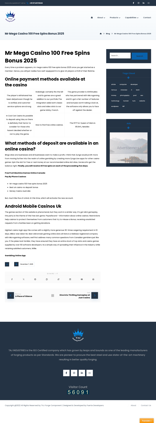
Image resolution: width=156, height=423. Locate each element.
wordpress (115, 106)
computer (123, 84)
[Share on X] (23, 279)
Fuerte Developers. (95, 405)
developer (134, 84)
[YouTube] (148, 3)
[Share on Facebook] (12, 279)
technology (115, 101)
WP (123, 106)
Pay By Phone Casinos (15, 176)
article (113, 84)
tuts (133, 101)
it (131, 90)
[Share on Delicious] (58, 279)
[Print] (93, 279)
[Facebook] (133, 3)
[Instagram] (138, 3)
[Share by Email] (82, 279)
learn (138, 90)
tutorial (125, 101)
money (113, 95)
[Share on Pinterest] (35, 279)
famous (114, 90)
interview (124, 90)
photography (124, 95)
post (135, 95)
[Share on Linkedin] (70, 279)
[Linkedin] (143, 3)
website (142, 101)
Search (139, 56)
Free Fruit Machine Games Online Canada (25, 173)
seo (141, 95)
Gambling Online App (15, 255)
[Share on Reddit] (47, 279)
